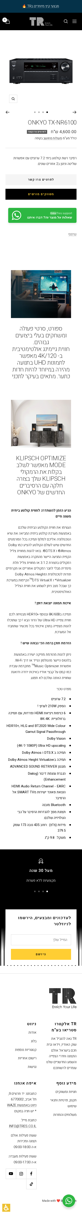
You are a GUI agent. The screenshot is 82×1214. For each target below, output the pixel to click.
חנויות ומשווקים (66, 1091)
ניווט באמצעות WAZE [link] (21, 1105)
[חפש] (66, 21)
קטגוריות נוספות (25, 1049)
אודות (32, 1032)
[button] (6, 1208)
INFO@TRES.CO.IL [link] (22, 1126)
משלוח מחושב (52, 138)
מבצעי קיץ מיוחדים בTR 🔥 (40, 6)
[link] (42, 215)
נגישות (32, 1066)
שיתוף (72, 234)
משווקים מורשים (41, 194)
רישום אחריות (27, 1058)
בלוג (33, 1041)
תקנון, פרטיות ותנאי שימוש (63, 1103)
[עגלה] (7, 21)
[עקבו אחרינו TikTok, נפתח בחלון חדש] (31, 1184)
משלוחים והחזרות (65, 1114)
